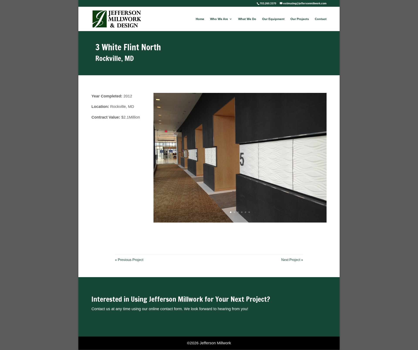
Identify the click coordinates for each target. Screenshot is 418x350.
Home (200, 19)
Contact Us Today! (107, 315)
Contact (321, 19)
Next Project (292, 260)
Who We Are (219, 19)
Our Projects (299, 19)
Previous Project (129, 260)
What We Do (247, 19)
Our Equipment (273, 19)
